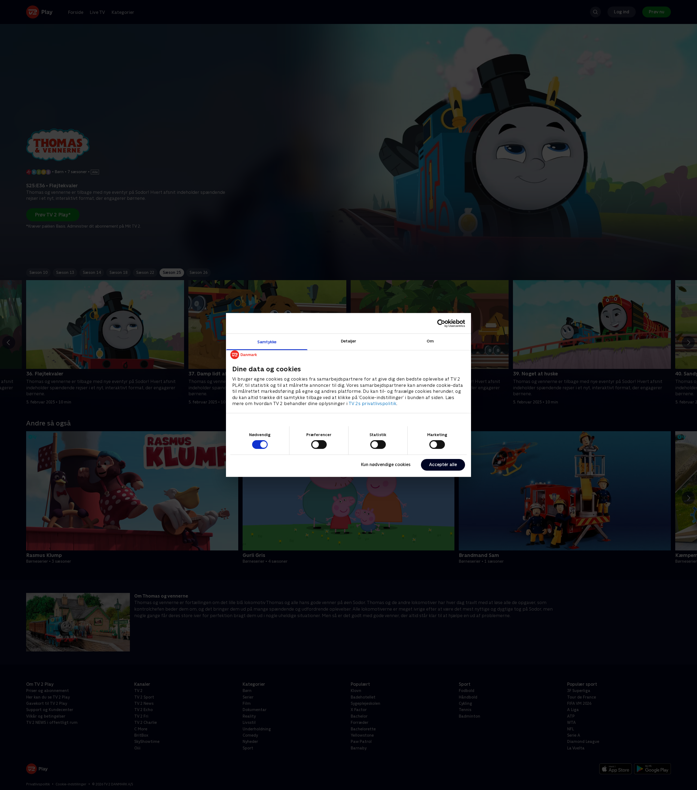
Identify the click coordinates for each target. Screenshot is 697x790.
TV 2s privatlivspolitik (372, 403)
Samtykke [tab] (267, 341)
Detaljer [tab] (348, 341)
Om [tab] (430, 341)
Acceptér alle (443, 464)
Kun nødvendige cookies (386, 464)
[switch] (319, 444)
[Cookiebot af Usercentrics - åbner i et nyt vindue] (441, 323)
